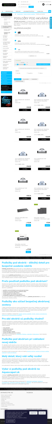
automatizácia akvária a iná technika (6, 43)
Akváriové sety (7, 16)
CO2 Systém (6, 48)
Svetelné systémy (5, 39)
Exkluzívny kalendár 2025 (5, 86)
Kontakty (3, 400)
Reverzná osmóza (5, 54)
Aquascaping (9, 11)
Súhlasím (42, 413)
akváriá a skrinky (31, 351)
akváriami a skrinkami (32, 381)
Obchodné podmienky (5, 396)
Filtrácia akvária (5, 36)
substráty (4, 352)
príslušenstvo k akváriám (16, 315)
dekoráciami (36, 334)
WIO (40, 73)
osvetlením (19, 334)
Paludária (4, 81)
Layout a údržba (7, 59)
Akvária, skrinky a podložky (7, 27)
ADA (18, 73)
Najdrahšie (34, 79)
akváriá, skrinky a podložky (25, 313)
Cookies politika (4, 406)
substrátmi (29, 334)
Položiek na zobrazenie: (43, 64)
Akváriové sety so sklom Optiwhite (7, 23)
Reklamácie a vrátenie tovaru (7, 403)
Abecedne (18, 79)
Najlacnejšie (26, 79)
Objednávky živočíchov (5, 397)
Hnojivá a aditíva (5, 57)
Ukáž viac (32, 55)
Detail (28, 225)
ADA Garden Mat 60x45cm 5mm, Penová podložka (27, 51)
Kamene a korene (5, 51)
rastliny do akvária (11, 352)
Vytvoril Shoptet (48, 421)
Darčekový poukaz (6, 65)
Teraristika (5, 83)
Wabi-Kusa (40, 11)
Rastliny (18, 11)
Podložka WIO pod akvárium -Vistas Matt (25, 43)
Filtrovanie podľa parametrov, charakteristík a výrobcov (32, 68)
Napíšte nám (3, 399)
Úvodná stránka (2, 11)
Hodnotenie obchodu (5, 402)
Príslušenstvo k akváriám (7, 62)
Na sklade (18, 60)
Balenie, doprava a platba (6, 395)
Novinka (23, 62)
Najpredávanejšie (19, 81)
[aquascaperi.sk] (9, 4)
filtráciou (24, 334)
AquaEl (30, 73)
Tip (27, 62)
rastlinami (28, 382)
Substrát (5, 46)
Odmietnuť (33, 413)
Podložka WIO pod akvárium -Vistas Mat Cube (26, 34)
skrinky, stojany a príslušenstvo (39, 313)
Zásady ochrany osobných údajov (8, 404)
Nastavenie (10, 421)
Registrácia (48, 1)
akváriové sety (5, 315)
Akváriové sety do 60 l (7, 19)
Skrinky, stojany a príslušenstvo (7, 30)
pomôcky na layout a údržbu (42, 351)
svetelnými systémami (15, 382)
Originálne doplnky (5, 68)
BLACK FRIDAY (5, 89)
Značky (3, 92)
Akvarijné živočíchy (29, 11)
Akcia (17, 62)
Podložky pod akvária (7, 33)
